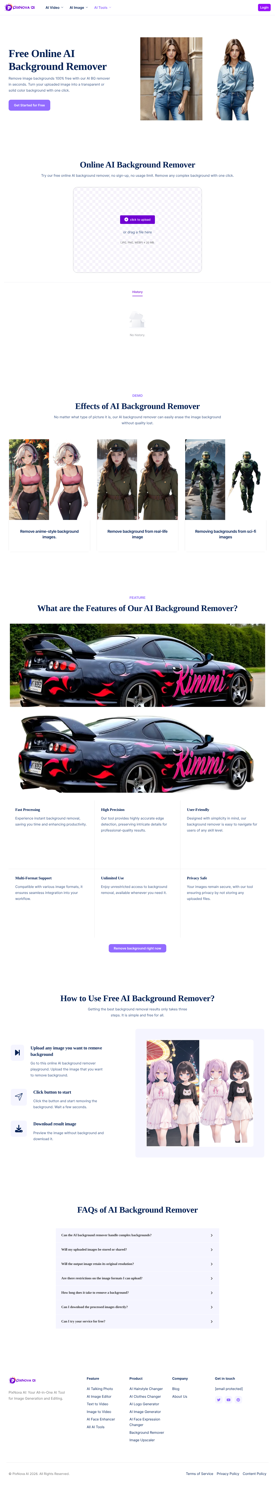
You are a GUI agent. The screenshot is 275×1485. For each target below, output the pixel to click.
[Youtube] (228, 1400)
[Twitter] (219, 1400)
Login (264, 7)
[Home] (19, 7)
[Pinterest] (238, 1400)
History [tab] (137, 292)
